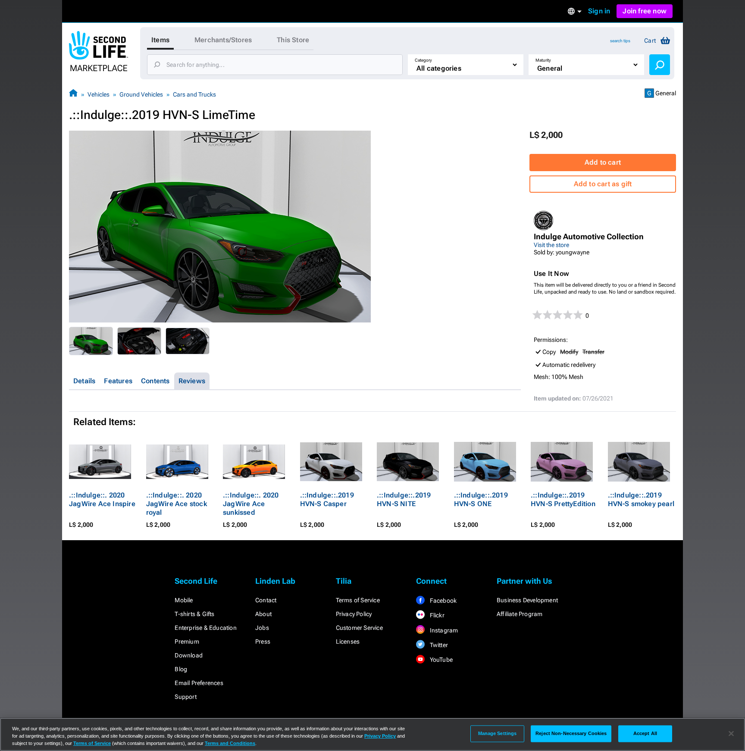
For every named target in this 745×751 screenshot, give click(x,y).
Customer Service (359, 627)
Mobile (184, 600)
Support (185, 696)
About (263, 613)
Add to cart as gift (603, 184)
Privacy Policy (354, 613)
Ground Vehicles (141, 94)
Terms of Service (358, 600)
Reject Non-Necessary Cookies (571, 733)
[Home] (73, 94)
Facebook (442, 600)
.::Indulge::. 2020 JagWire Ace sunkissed (251, 503)
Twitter (438, 644)
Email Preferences (199, 682)
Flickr (436, 615)
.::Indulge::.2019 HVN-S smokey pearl (641, 499)
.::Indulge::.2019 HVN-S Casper (327, 499)
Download (189, 655)
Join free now (645, 11)
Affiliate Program (519, 613)
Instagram (443, 630)
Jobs (262, 627)
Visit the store (551, 244)
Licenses (348, 641)
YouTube (440, 659)
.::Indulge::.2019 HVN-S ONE (481, 499)
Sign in (599, 11)
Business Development (527, 600)
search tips (620, 40)
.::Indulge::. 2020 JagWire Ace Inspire (102, 499)
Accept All (645, 733)
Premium (187, 641)
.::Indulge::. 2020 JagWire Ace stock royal (176, 503)
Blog (181, 669)
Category (423, 60)
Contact (265, 600)
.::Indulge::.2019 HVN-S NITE (404, 499)
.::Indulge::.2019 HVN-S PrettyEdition (563, 499)
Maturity (543, 60)
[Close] (731, 733)
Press (262, 641)
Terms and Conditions (230, 743)
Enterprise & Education (205, 627)
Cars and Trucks (194, 94)
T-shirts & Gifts (194, 613)
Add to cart (603, 162)
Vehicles (99, 94)
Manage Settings (497, 733)
